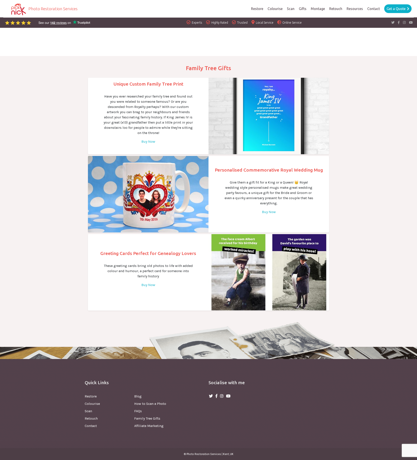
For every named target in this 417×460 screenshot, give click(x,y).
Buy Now (148, 141)
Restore (91, 396)
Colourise (92, 404)
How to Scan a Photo (150, 404)
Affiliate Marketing (149, 426)
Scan (88, 411)
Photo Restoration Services (53, 8)
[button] (354, 8)
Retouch (91, 418)
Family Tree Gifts (147, 418)
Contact (91, 426)
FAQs (138, 411)
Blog (138, 396)
